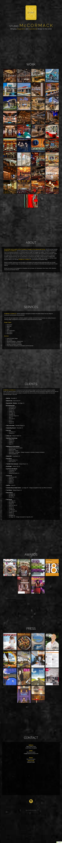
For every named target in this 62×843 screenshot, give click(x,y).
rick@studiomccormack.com (31, 753)
